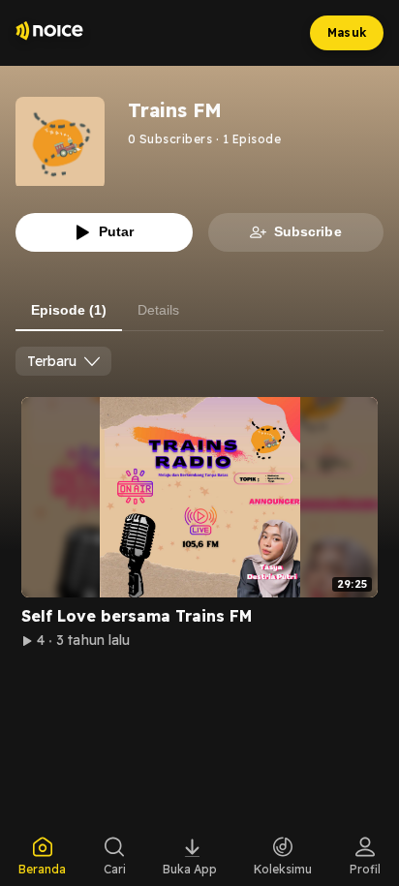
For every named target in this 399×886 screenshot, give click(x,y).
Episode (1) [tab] (69, 310)
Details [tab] (158, 310)
